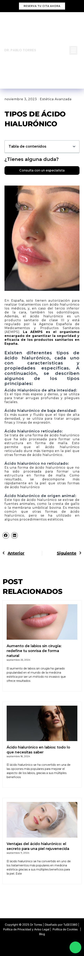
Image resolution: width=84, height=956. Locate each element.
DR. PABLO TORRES (20, 50)
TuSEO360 (70, 924)
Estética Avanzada (55, 99)
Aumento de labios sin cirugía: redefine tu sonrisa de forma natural (34, 651)
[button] (73, 50)
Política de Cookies (66, 929)
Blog (42, 934)
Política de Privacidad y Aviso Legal (26, 929)
